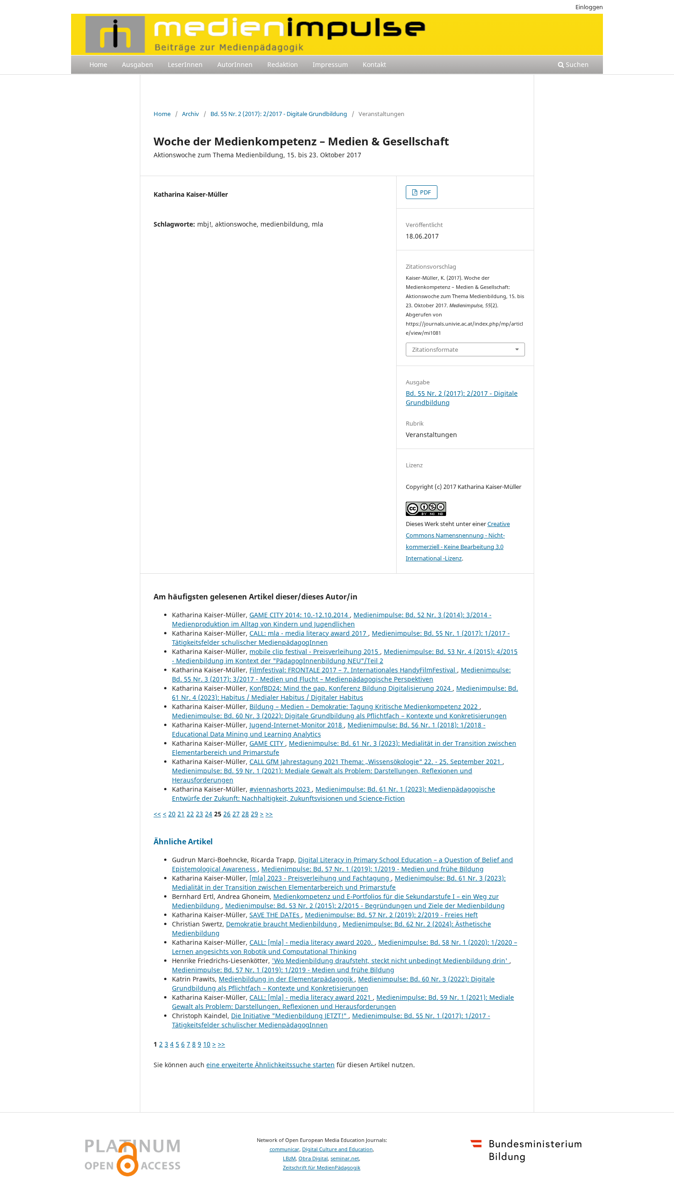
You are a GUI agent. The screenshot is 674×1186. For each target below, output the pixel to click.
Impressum (330, 64)
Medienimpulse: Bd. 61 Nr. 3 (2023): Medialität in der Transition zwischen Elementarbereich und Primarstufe (339, 883)
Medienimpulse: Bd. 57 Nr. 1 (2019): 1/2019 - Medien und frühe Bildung (372, 869)
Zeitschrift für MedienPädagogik (321, 1167)
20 (172, 813)
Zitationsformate (435, 349)
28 (245, 813)
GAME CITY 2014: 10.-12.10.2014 (299, 614)
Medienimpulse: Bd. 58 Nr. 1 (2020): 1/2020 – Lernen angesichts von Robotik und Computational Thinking (344, 947)
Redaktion (282, 64)
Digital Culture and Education (337, 1149)
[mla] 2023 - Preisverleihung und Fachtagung (320, 878)
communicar (284, 1149)
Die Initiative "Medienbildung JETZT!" (289, 1015)
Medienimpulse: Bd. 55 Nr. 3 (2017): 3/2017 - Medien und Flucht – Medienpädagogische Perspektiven (341, 674)
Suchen (576, 64)
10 (206, 1044)
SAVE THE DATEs (275, 914)
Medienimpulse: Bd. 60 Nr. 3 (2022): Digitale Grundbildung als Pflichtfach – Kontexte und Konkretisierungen (339, 715)
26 (227, 813)
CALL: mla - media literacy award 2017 (308, 633)
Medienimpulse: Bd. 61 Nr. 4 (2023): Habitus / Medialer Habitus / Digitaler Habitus (345, 693)
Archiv (190, 114)
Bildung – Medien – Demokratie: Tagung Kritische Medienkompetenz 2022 (364, 706)
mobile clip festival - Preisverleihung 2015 (314, 651)
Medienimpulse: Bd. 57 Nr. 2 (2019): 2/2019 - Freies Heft (391, 914)
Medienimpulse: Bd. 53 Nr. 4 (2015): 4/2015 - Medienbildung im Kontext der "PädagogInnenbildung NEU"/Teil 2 (345, 656)
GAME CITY (267, 743)
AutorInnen (235, 64)
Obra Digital (313, 1158)
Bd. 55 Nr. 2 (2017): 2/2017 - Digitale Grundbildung (278, 114)
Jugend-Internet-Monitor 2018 (296, 724)
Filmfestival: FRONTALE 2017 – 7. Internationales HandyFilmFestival (353, 669)
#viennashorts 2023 (280, 789)
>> (269, 813)
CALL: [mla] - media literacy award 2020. (312, 942)
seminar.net (345, 1158)
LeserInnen (185, 64)
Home (98, 64)
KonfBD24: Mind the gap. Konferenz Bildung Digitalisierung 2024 (351, 688)
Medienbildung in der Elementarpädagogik (286, 979)
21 (181, 813)
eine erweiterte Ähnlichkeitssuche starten (270, 1064)
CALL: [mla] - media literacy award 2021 (311, 997)
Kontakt (374, 64)
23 (199, 813)
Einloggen (589, 7)
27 (236, 813)
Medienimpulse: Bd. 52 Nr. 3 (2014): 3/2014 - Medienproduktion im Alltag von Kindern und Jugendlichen (332, 619)
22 (190, 813)
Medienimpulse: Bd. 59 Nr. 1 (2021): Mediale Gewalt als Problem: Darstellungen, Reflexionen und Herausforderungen (343, 1002)
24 (208, 813)
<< (157, 813)
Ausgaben (137, 64)
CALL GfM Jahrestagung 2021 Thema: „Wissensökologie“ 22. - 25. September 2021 (376, 761)
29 (254, 813)
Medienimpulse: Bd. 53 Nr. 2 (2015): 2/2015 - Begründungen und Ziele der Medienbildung (365, 905)
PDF (425, 192)
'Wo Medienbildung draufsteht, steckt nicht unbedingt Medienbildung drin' (390, 960)
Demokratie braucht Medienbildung (282, 924)
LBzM (289, 1158)
